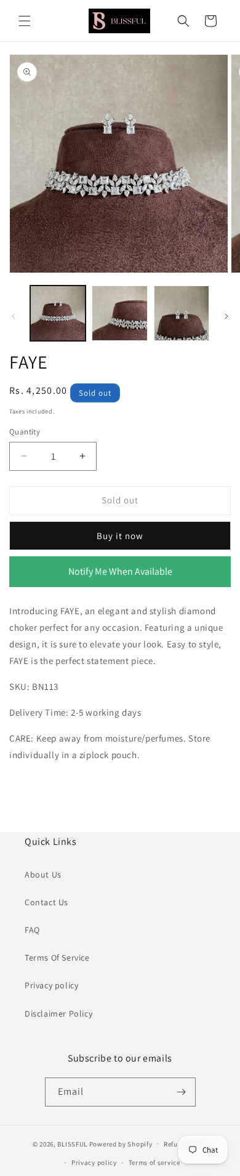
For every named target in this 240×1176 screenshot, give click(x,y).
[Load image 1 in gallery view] (58, 313)
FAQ (32, 929)
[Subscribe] (181, 1092)
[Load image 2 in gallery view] (119, 313)
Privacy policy (51, 985)
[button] (24, 20)
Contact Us (46, 902)
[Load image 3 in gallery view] (181, 313)
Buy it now (120, 536)
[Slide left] (13, 316)
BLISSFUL (72, 1143)
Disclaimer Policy (58, 1013)
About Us (43, 874)
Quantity (24, 431)
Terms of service (154, 1162)
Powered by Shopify (121, 1143)
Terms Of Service (57, 957)
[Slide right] (226, 316)
